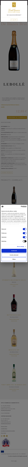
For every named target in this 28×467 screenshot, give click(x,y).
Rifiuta (14, 259)
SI (12, 19)
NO (16, 19)
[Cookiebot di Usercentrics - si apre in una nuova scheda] (21, 206)
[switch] (25, 233)
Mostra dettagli (20, 246)
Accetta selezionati (14, 255)
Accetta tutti (14, 250)
